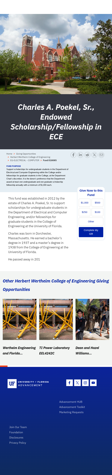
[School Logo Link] (30, 384)
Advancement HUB (70, 402)
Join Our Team (18, 427)
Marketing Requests (71, 412)
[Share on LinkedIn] (81, 158)
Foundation (16, 432)
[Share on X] (95, 158)
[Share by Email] (102, 158)
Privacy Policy (17, 442)
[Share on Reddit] (88, 158)
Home (9, 153)
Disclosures (16, 437)
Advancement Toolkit (72, 407)
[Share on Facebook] (74, 158)
